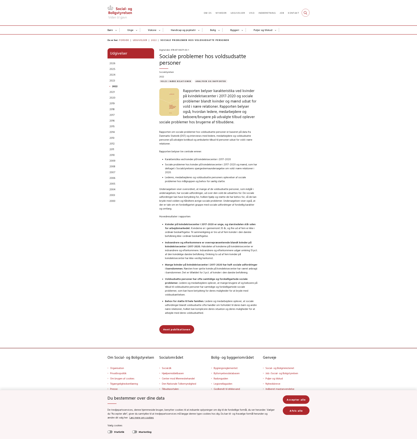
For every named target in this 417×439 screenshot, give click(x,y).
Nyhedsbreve (273, 383)
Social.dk (166, 368)
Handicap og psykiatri (183, 30)
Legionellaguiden (223, 383)
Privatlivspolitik (118, 373)
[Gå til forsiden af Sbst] (120, 12)
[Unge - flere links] (136, 30)
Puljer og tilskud (263, 30)
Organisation (117, 368)
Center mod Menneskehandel (178, 378)
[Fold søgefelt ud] (305, 13)
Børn (110, 30)
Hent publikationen (176, 329)
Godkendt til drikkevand (227, 388)
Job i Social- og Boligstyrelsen (282, 373)
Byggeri (234, 30)
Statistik (119, 431)
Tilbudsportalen (170, 388)
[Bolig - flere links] (219, 30)
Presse (114, 388)
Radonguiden (221, 378)
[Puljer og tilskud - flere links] (275, 30)
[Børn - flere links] (116, 30)
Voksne (152, 30)
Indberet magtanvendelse (280, 388)
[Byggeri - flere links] (242, 30)
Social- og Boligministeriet (280, 368)
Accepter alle (296, 399)
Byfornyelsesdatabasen (227, 373)
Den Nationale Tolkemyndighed (179, 383)
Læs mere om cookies (141, 417)
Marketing (145, 431)
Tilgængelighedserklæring (124, 383)
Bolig (213, 30)
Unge (130, 30)
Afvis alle (296, 410)
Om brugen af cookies (122, 378)
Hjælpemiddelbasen (173, 373)
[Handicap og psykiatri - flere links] (199, 30)
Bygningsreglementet (226, 368)
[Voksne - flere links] (159, 30)
